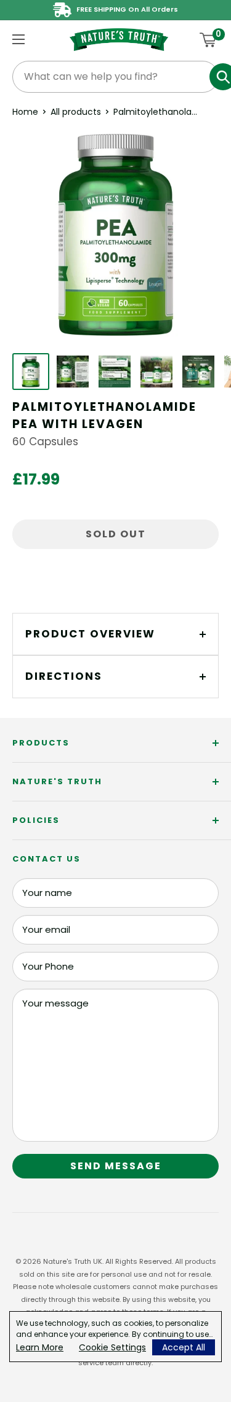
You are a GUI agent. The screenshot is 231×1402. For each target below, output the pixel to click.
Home (25, 112)
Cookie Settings (112, 1347)
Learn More (39, 1347)
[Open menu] (18, 39)
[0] (208, 40)
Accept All (183, 1347)
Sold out (116, 534)
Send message (115, 1166)
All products (76, 112)
